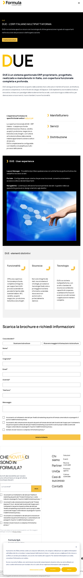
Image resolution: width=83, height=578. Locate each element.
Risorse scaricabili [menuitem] (67, 464)
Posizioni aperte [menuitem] (66, 470)
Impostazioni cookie (36, 569)
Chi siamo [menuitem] (56, 458)
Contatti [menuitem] (57, 486)
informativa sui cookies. (21, 558)
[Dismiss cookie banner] (76, 547)
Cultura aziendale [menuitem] (66, 475)
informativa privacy (20, 420)
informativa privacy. (13, 513)
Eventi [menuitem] (65, 459)
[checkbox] (41, 343)
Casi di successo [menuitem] (58, 478)
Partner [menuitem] (57, 465)
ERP (32, 124)
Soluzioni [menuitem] (66, 455)
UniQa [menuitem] (56, 471)
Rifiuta (69, 569)
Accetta (52, 569)
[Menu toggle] (79, 3)
